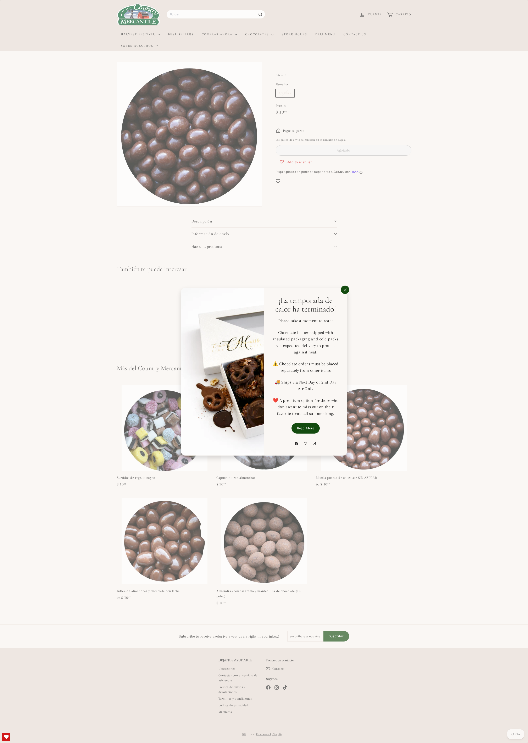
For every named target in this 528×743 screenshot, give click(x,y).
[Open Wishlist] (6, 737)
